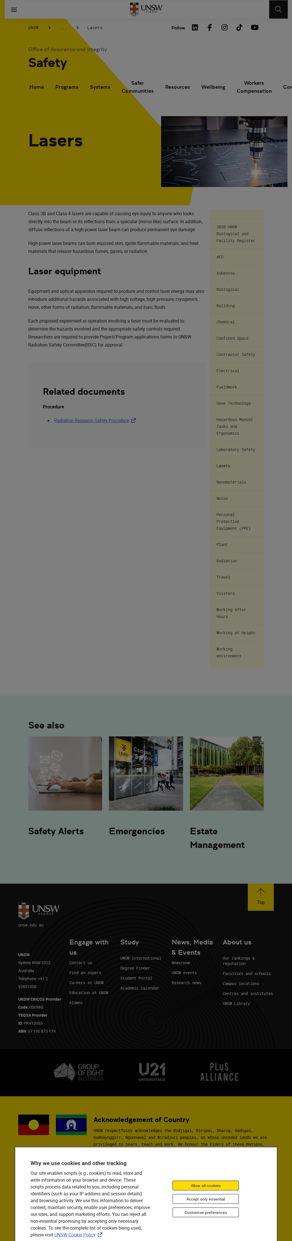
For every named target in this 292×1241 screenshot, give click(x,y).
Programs (66, 87)
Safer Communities (138, 87)
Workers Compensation (254, 87)
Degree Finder (135, 968)
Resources (177, 87)
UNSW (33, 27)
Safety (47, 62)
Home (36, 87)
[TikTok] (239, 27)
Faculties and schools (247, 973)
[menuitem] (37, 87)
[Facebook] (209, 27)
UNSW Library (236, 1003)
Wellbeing (213, 87)
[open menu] (14, 9)
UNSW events (184, 972)
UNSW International (140, 958)
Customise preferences (205, 1212)
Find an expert (85, 972)
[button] (261, 897)
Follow (178, 28)
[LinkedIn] (194, 27)
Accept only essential (205, 1198)
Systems (100, 87)
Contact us (80, 962)
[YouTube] (254, 27)
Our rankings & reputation (239, 960)
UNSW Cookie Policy (79, 1235)
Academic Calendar (139, 988)
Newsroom (181, 962)
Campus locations (241, 983)
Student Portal (136, 978)
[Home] (146, 9)
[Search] (278, 9)
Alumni (76, 1002)
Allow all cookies (206, 1185)
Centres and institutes (248, 993)
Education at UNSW (88, 992)
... (63, 27)
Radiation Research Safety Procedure (96, 420)
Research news (186, 982)
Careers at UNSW (86, 982)
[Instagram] (224, 27)
